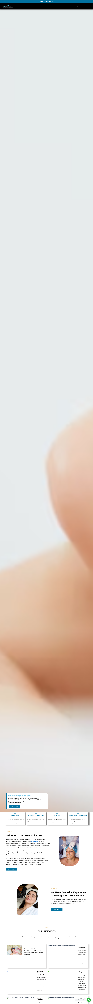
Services (41, 6)
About (33, 6)
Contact (59, 6)
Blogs (51, 6)
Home (26, 6)
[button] (42, 6)
